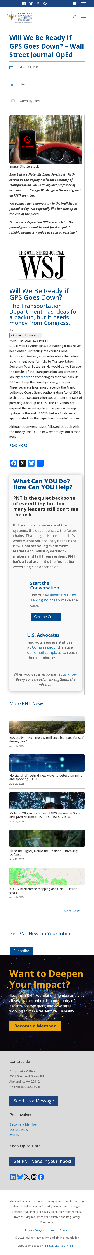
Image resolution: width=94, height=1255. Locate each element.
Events (14, 1135)
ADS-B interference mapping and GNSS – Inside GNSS (43, 891)
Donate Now (18, 1130)
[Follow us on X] (27, 1177)
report (25, 377)
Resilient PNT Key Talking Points (53, 597)
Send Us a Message (34, 1101)
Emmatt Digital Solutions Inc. (59, 1245)
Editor (36, 101)
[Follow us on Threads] (34, 1177)
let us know (67, 674)
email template (47, 652)
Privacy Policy (33, 1230)
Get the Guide (45, 616)
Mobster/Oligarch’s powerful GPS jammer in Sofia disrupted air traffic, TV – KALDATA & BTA (44, 815)
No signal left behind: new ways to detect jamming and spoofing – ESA (45, 777)
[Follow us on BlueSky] (20, 1177)
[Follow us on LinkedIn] (13, 1177)
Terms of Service (58, 1230)
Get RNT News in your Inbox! (42, 1161)
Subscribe (21, 950)
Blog (23, 84)
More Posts (74, 911)
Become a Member (35, 1026)
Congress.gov (44, 647)
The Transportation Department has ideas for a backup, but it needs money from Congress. (43, 314)
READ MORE (18, 445)
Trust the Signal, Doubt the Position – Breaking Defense (43, 853)
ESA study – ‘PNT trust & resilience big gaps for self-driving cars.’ (46, 739)
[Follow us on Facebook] (41, 1177)
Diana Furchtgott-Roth (25, 335)
